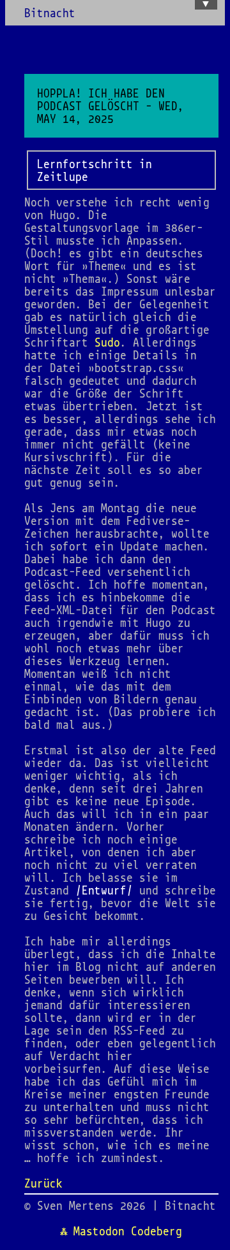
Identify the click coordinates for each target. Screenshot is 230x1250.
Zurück (43, 1183)
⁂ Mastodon (93, 1231)
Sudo (107, 342)
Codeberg (156, 1231)
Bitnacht (49, 13)
